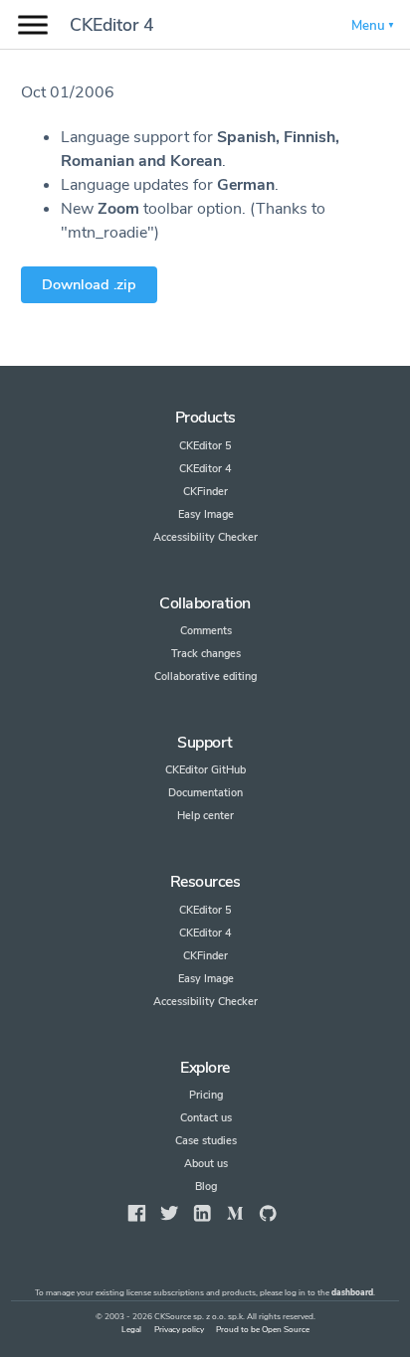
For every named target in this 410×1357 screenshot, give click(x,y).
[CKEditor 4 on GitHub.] (268, 1213)
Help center (205, 815)
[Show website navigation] (33, 25)
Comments (206, 630)
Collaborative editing (205, 676)
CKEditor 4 (112, 25)
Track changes (206, 653)
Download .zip (89, 284)
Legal (131, 1329)
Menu (368, 25)
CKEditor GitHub (205, 770)
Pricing (206, 1095)
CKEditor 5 (205, 445)
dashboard (352, 1292)
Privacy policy (179, 1329)
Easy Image (206, 514)
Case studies (206, 1140)
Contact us (206, 1117)
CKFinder (205, 491)
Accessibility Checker (205, 537)
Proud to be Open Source (262, 1329)
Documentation (205, 792)
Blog (206, 1186)
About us (206, 1163)
